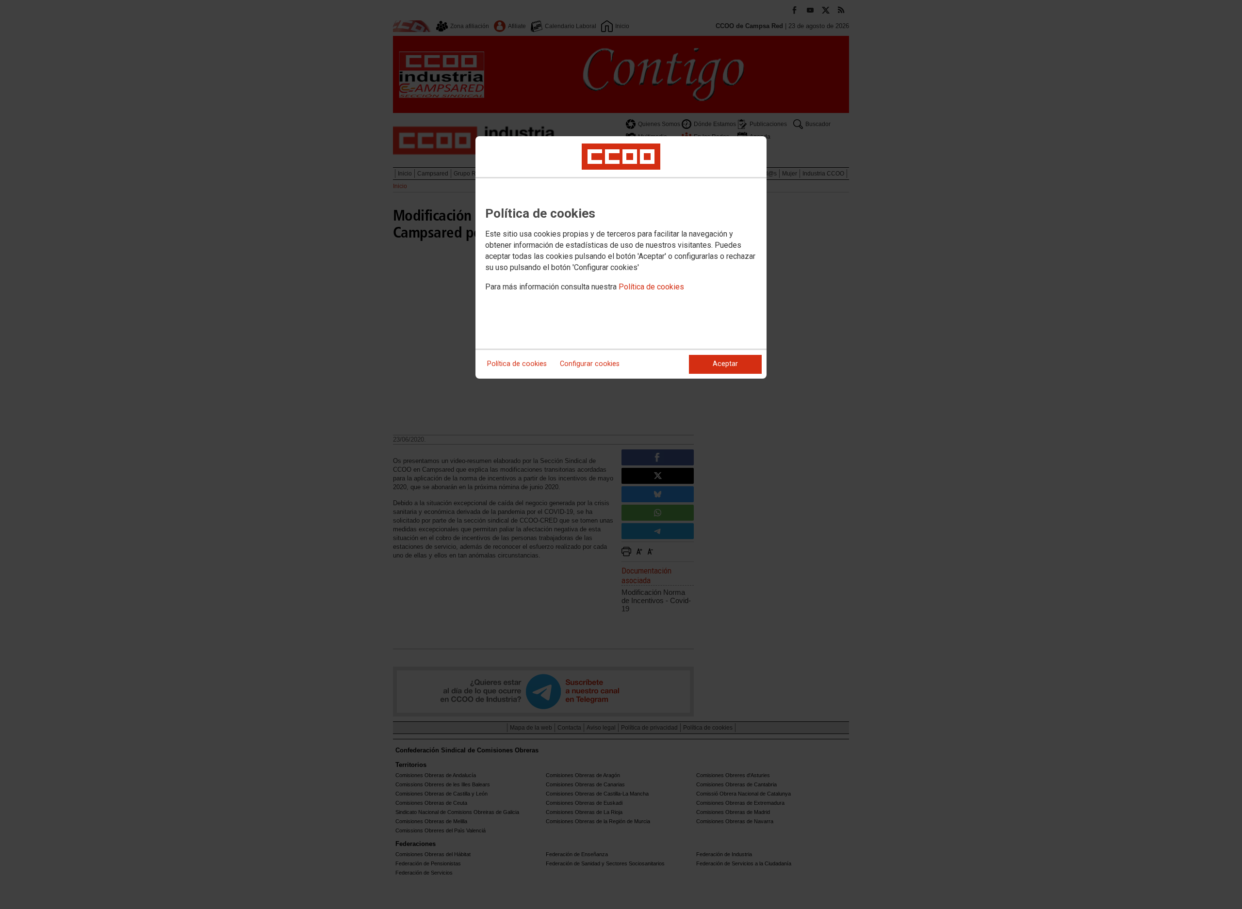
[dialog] (621, 257)
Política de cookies (651, 286)
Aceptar (725, 364)
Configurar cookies (590, 364)
